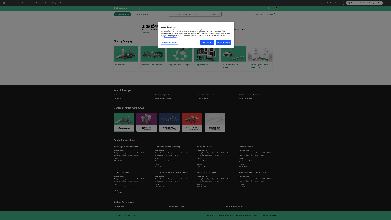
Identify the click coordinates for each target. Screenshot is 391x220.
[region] (196, 35)
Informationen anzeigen (169, 42)
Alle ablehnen (207, 42)
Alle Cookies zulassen (223, 42)
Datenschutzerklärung (170, 37)
